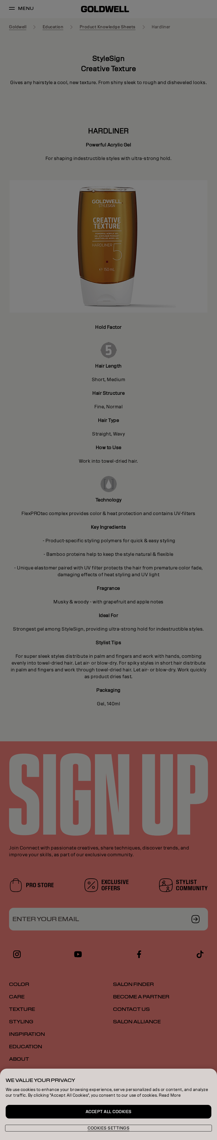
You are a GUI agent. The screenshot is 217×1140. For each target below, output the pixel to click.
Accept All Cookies (109, 1111)
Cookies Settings (108, 1128)
